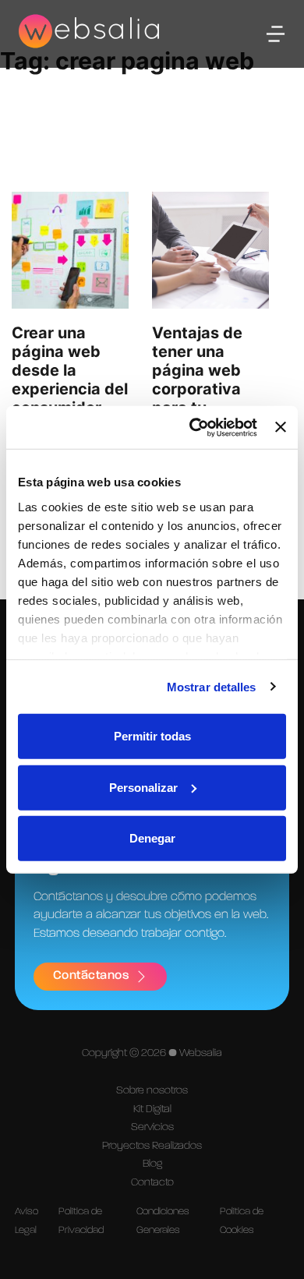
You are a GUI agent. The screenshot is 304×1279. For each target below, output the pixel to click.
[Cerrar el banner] (280, 427)
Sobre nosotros (152, 1090)
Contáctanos (91, 976)
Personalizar (143, 786)
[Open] (275, 34)
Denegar (152, 838)
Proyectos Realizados (152, 1145)
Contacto (152, 1182)
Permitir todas (152, 736)
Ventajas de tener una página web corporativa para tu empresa (197, 379)
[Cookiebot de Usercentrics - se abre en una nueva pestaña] (193, 427)
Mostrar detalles (211, 686)
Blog (152, 1163)
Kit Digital (152, 1109)
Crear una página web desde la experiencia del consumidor (70, 370)
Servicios (152, 1127)
